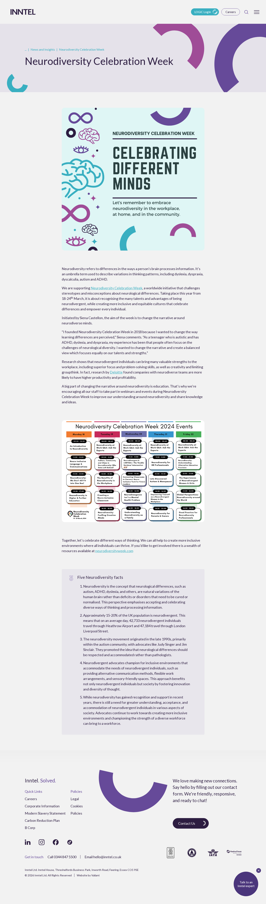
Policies (76, 813)
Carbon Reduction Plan (42, 820)
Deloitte (116, 372)
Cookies (76, 806)
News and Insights (43, 49)
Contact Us (186, 823)
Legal (74, 799)
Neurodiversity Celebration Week (116, 288)
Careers (230, 12)
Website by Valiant (88, 875)
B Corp (30, 827)
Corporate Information (42, 806)
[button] (256, 12)
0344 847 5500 (65, 857)
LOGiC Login (202, 12)
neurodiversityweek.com (114, 551)
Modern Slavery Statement (45, 813)
